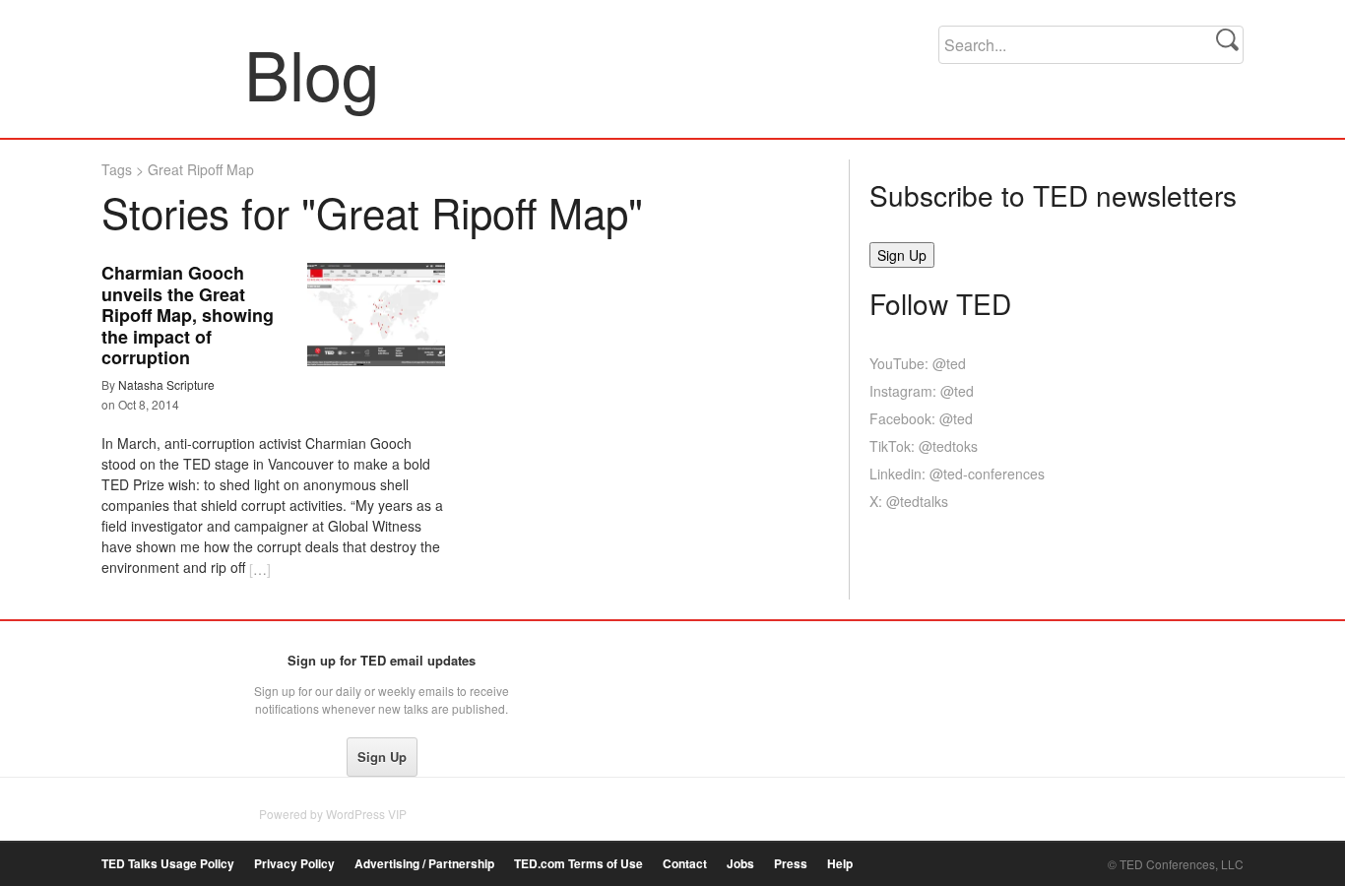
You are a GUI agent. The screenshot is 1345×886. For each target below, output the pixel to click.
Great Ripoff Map (201, 169)
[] (260, 569)
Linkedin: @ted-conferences (957, 473)
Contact (685, 863)
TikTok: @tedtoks (923, 446)
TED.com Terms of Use (578, 863)
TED (142, 665)
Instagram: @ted (921, 391)
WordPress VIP (366, 813)
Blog (173, 72)
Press (790, 863)
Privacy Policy (294, 863)
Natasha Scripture (166, 384)
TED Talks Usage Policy (167, 863)
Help (840, 863)
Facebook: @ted (921, 418)
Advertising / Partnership (424, 863)
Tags (116, 169)
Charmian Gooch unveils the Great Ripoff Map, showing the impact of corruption (187, 315)
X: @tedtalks (908, 501)
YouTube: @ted (917, 363)
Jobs (740, 863)
